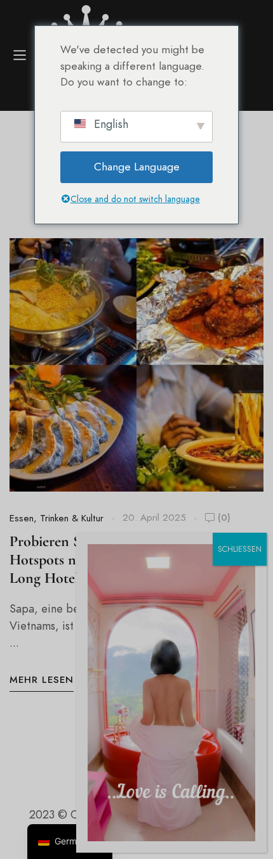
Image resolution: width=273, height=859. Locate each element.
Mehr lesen (42, 679)
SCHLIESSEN (240, 549)
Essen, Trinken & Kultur (56, 518)
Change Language (137, 166)
